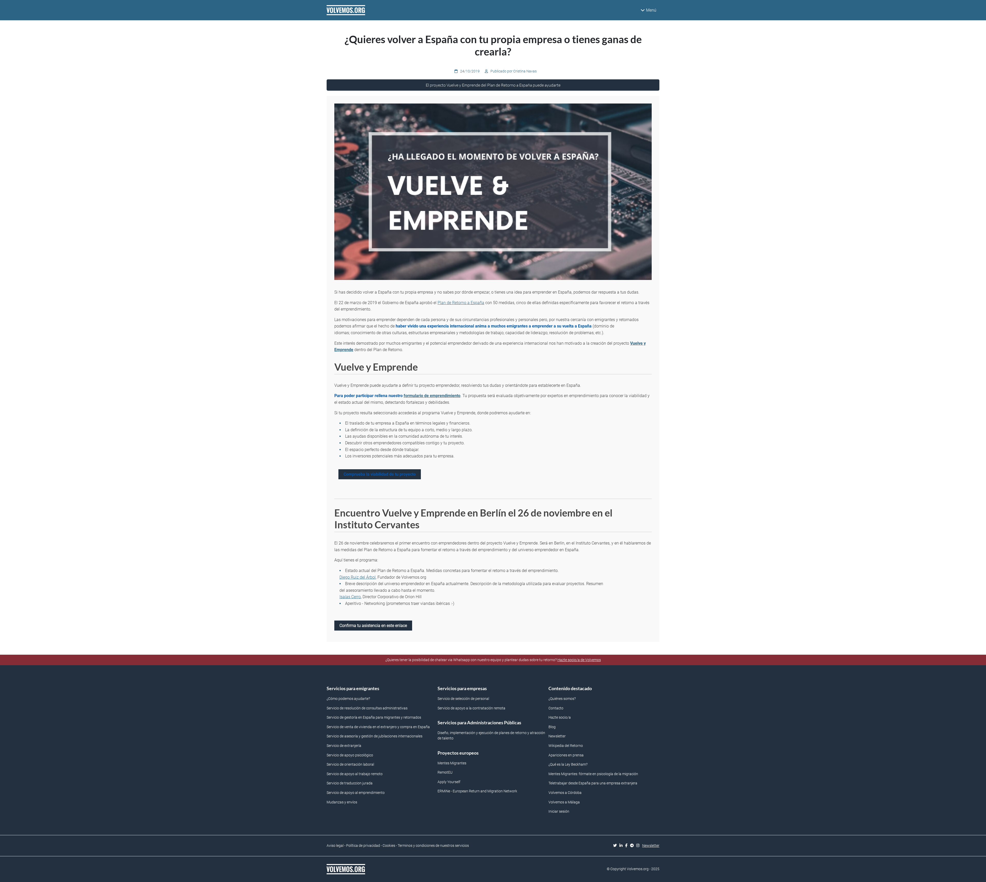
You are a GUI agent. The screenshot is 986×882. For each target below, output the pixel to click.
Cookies (389, 845)
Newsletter (557, 736)
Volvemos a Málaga (564, 802)
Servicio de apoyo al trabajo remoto (355, 774)
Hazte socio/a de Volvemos (579, 660)
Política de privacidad (363, 845)
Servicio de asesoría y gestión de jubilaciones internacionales (374, 736)
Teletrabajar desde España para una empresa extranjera (592, 783)
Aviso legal (335, 845)
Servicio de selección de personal (463, 699)
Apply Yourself (449, 782)
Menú (651, 10)
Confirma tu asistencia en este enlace (373, 625)
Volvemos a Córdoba (565, 793)
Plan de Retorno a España (461, 302)
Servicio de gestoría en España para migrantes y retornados (374, 717)
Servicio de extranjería (344, 746)
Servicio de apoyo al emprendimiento (356, 793)
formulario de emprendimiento (432, 395)
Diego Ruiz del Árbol (357, 577)
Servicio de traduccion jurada (350, 783)
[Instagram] (639, 846)
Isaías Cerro (350, 596)
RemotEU (445, 772)
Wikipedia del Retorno (565, 746)
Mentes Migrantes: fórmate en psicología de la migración (593, 774)
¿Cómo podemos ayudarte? (348, 699)
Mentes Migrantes (452, 763)
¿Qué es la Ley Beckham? (567, 764)
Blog (552, 727)
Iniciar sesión (558, 811)
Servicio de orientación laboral (350, 764)
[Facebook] (627, 846)
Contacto (555, 708)
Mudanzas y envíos (342, 802)
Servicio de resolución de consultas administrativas (367, 708)
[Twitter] (616, 846)
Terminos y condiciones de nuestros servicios (433, 845)
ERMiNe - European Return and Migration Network (477, 791)
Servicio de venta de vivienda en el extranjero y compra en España (378, 727)
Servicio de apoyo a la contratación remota (471, 708)
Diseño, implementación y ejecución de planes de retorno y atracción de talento (491, 736)
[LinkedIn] (622, 846)
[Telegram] (633, 846)
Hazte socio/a (559, 717)
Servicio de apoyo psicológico (350, 755)
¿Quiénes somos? (562, 699)
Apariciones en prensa (566, 755)
